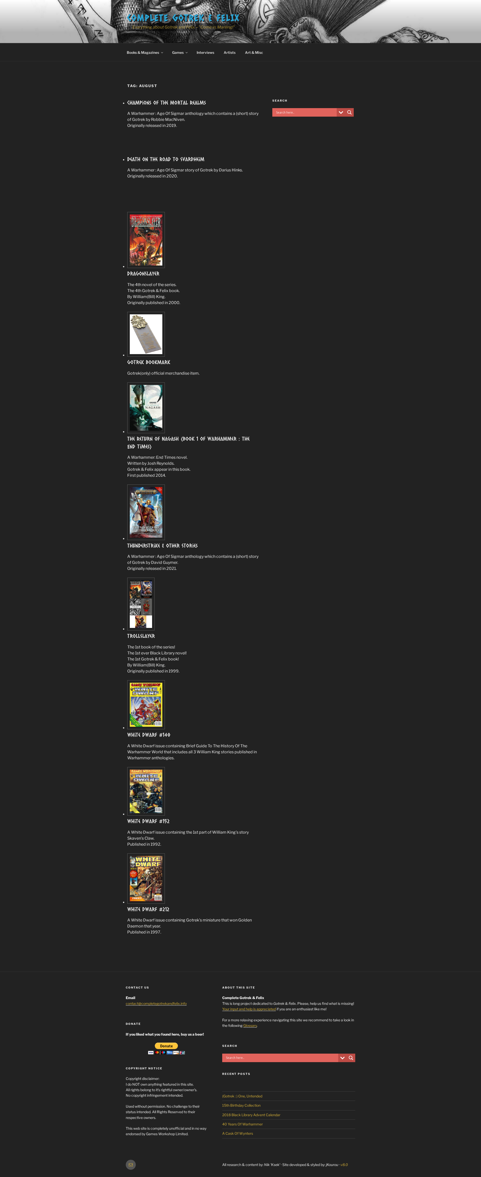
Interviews (205, 52)
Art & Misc (254, 52)
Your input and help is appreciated (249, 1009)
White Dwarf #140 (148, 734)
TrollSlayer (141, 635)
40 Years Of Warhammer (242, 1124)
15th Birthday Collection (241, 1105)
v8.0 (344, 1164)
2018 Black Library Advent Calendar (251, 1115)
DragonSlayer (143, 273)
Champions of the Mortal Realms (166, 102)
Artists (229, 52)
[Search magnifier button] (349, 112)
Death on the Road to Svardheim (165, 159)
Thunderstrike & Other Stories (162, 545)
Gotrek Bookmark (148, 362)
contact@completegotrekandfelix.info (156, 1003)
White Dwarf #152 (148, 821)
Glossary (250, 1025)
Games (178, 52)
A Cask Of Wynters (237, 1133)
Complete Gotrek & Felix (183, 17)
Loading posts (193, 949)
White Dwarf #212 (148, 909)
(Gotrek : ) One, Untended (242, 1096)
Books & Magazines (143, 52)
